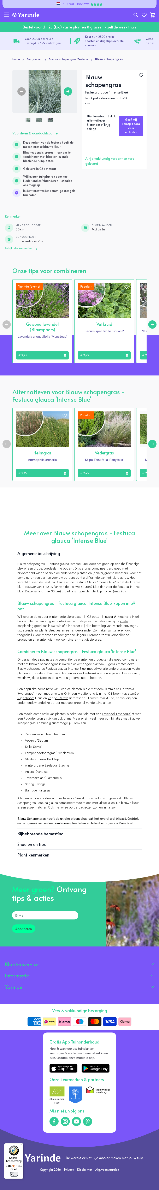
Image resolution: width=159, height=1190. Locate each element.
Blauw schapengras (109, 59)
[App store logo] (63, 1068)
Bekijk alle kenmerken (19, 248)
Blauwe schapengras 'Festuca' (68, 59)
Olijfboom (115, 693)
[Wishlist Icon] (141, 75)
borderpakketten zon (83, 807)
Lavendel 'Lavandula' (116, 714)
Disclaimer (84, 1170)
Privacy (69, 1170)
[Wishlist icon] (65, 287)
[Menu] (20, 1145)
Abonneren (23, 928)
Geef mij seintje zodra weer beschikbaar (131, 126)
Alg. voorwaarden (107, 1170)
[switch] (14, 1174)
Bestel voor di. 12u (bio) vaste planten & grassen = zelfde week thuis (79, 27)
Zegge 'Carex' (58, 698)
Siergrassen (34, 59)
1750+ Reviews (78, 4)
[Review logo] (75, 1095)
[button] (6, 14)
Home (16, 59)
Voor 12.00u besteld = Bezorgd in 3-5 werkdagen (43, 41)
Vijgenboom (25, 698)
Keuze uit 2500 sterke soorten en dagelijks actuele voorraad (104, 41)
